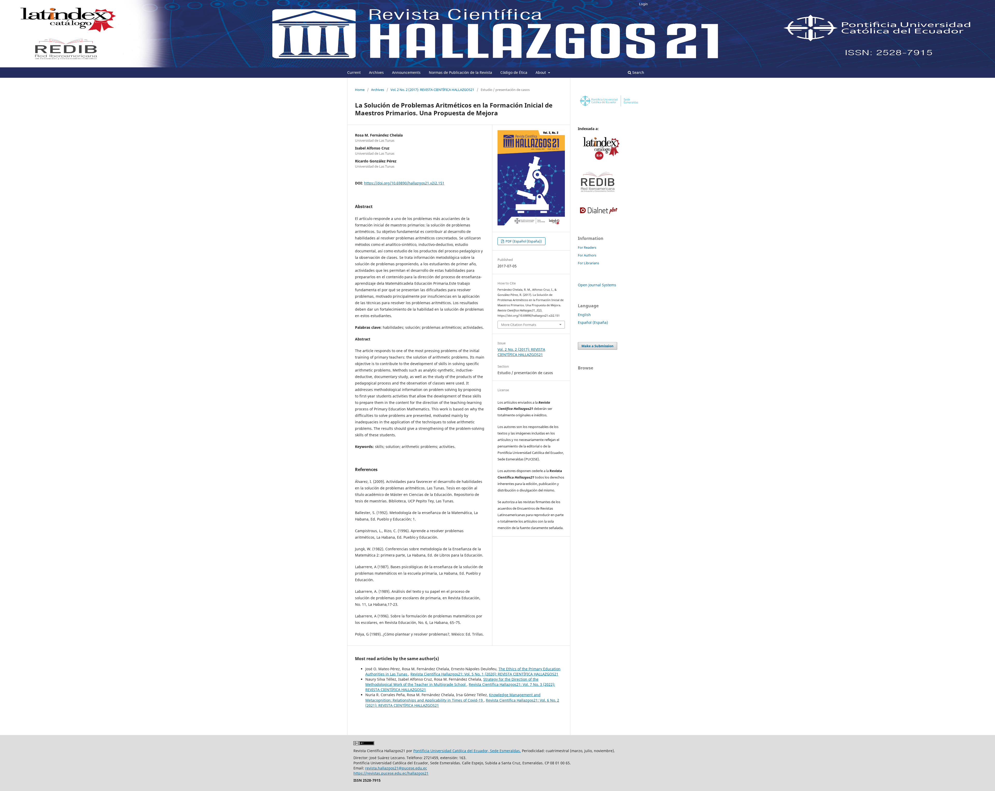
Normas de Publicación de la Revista (460, 72)
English (584, 314)
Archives (376, 72)
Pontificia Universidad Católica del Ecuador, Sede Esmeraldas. (467, 750)
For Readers (587, 247)
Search (637, 72)
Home (360, 89)
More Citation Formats (518, 324)
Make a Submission (597, 346)
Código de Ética (513, 72)
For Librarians (588, 263)
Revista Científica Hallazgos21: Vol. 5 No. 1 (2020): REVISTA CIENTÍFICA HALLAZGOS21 (484, 674)
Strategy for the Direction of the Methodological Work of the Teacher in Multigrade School (451, 682)
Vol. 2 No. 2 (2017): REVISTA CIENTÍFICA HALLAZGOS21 (432, 89)
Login (643, 4)
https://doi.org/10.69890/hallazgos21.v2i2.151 (404, 183)
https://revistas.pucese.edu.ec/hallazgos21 (391, 773)
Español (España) (593, 322)
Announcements (406, 72)
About (541, 72)
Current (354, 72)
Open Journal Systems (597, 284)
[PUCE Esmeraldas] (609, 106)
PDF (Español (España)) (523, 241)
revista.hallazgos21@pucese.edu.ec (396, 768)
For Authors (587, 255)
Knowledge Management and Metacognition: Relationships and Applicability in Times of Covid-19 (453, 697)
